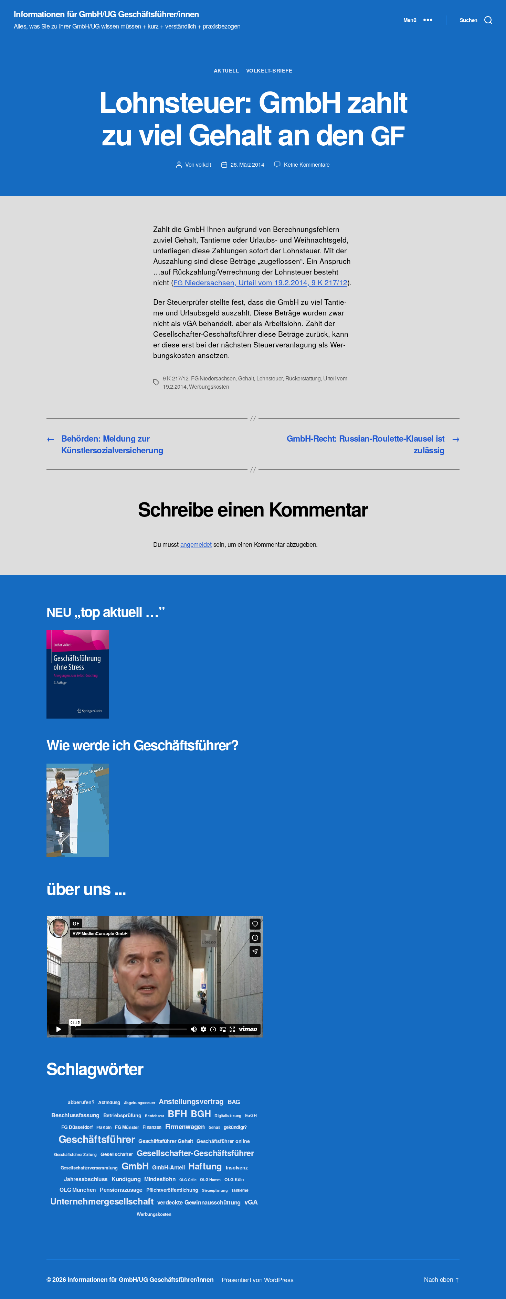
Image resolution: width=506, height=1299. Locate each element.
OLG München (78, 1189)
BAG (234, 1101)
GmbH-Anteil (168, 1167)
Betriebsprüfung (122, 1115)
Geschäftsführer (97, 1139)
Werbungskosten (209, 386)
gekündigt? (235, 1127)
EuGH (251, 1115)
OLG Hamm (210, 1179)
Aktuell (226, 70)
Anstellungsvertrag (191, 1101)
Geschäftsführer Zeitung (75, 1154)
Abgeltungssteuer (139, 1102)
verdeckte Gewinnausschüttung (199, 1202)
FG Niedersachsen (213, 378)
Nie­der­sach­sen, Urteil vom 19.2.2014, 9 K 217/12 (260, 282)
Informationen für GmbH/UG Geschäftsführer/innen (106, 14)
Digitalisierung (227, 1116)
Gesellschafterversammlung (89, 1167)
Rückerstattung (303, 378)
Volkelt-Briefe (269, 70)
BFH (177, 1113)
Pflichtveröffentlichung (172, 1189)
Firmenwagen (185, 1126)
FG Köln (103, 1127)
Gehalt (246, 378)
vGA (251, 1202)
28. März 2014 (247, 164)
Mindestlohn (160, 1179)
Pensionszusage (121, 1189)
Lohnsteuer (269, 378)
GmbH (135, 1165)
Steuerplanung (215, 1190)
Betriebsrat (154, 1115)
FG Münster (127, 1127)
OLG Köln (234, 1179)
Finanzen (152, 1127)
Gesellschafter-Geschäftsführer (195, 1152)
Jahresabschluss (86, 1179)
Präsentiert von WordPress (257, 1279)
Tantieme (240, 1190)
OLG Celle (188, 1179)
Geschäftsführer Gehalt (165, 1141)
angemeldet (196, 544)
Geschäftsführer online (223, 1140)
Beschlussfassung (75, 1115)
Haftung (205, 1165)
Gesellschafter (117, 1154)
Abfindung (109, 1102)
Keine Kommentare (307, 164)
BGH (201, 1113)
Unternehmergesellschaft (102, 1201)
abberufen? (81, 1102)
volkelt (203, 164)
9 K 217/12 (175, 378)
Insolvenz (237, 1167)
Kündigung (126, 1179)
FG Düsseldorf (77, 1126)
